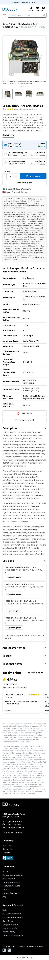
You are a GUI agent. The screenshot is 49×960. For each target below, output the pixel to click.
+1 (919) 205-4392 (14, 821)
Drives (36, 24)
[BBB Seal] (24, 858)
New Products (9, 878)
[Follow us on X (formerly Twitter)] (9, 950)
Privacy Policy (9, 931)
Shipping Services (11, 924)
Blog (5, 896)
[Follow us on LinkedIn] (4, 950)
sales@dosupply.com (15, 827)
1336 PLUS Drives (10, 27)
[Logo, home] (11, 9)
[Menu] (5, 15)
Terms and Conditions (13, 935)
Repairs (6, 889)
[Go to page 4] (28, 87)
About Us (7, 845)
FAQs (5, 910)
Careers (6, 852)
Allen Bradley (24, 24)
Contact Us (8, 849)
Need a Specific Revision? (26, 109)
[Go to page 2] (23, 87)
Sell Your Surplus (10, 893)
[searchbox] (27, 15)
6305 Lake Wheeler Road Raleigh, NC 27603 (14, 815)
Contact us (7, 83)
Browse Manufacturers (13, 875)
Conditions (8, 921)
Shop (13, 24)
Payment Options (11, 928)
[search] (43, 15)
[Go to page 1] (21, 87)
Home (5, 24)
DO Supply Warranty (12, 913)
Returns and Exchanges (13, 917)
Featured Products (11, 885)
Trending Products (11, 882)
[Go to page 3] (25, 87)
